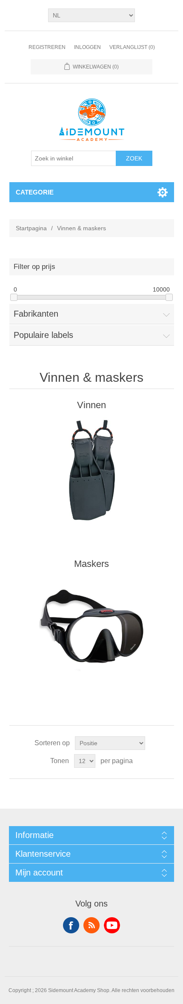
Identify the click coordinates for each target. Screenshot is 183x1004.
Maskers (91, 563)
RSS (91, 925)
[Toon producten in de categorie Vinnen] (91, 470)
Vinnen (91, 405)
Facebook (71, 925)
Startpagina (31, 228)
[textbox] (73, 158)
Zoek (134, 158)
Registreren (47, 47)
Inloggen (87, 47)
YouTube (112, 925)
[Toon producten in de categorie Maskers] (91, 629)
